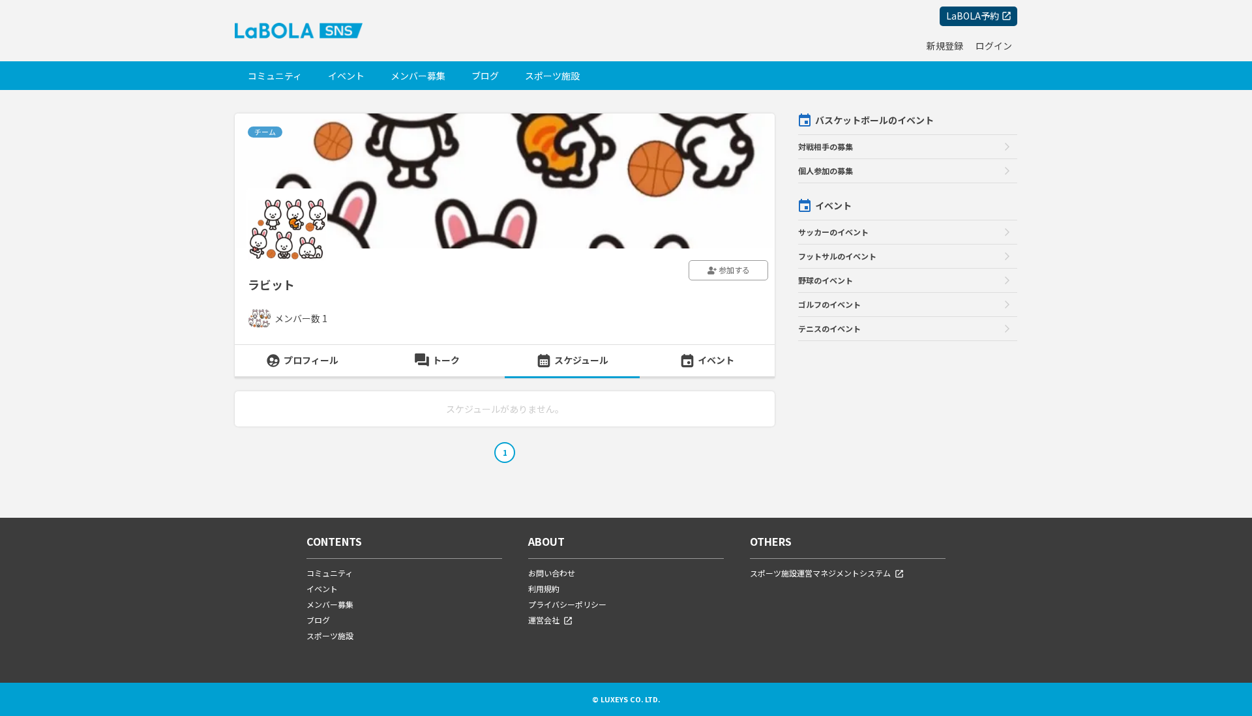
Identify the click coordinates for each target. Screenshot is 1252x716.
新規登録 (945, 45)
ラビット (271, 284)
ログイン (994, 45)
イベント (346, 75)
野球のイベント (825, 280)
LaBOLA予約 (972, 15)
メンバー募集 (418, 75)
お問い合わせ (551, 572)
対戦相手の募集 (825, 146)
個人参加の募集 (825, 170)
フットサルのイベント (837, 255)
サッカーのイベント (833, 231)
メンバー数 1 (301, 318)
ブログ (485, 75)
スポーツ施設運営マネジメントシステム (820, 572)
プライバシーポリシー (567, 604)
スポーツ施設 (552, 75)
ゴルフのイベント (829, 304)
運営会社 (543, 619)
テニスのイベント (829, 328)
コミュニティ (275, 75)
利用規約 (543, 588)
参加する (733, 269)
